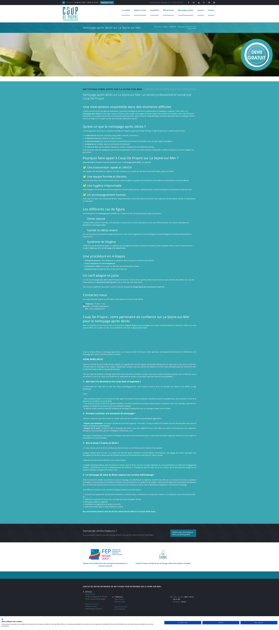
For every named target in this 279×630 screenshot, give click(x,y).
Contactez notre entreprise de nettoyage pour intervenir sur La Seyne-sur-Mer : (122, 586)
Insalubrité (172, 27)
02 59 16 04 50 (119, 609)
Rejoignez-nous (107, 2)
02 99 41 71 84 (80, 2)
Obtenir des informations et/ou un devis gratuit (182, 533)
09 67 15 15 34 (92, 2)
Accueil (165, 27)
